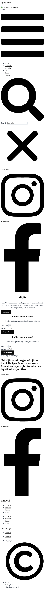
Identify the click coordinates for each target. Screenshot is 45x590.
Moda (7, 73)
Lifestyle (8, 66)
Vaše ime (4, 326)
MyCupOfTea (6, 3)
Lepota (7, 70)
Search (3, 123)
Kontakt (8, 75)
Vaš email (5, 328)
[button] (22, 35)
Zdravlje (8, 68)
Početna (8, 63)
